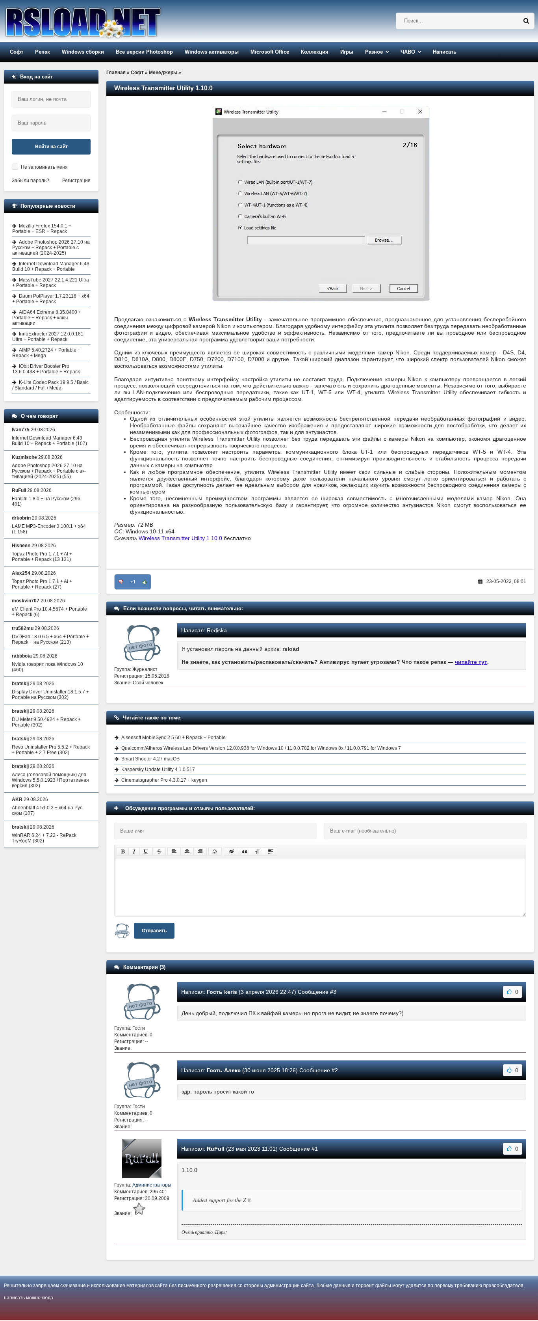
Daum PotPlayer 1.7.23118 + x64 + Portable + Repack (50, 298)
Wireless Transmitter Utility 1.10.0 (180, 538)
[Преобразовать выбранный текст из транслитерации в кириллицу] (257, 851)
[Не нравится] (121, 581)
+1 (132, 581)
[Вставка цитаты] (244, 851)
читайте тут (471, 662)
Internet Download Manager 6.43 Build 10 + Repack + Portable (50, 266)
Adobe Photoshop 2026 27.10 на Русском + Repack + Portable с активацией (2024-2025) (51, 247)
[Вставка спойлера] (270, 851)
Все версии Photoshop (144, 52)
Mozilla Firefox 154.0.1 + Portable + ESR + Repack (41, 228)
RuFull (215, 1149)
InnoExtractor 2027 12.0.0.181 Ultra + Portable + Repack (47, 336)
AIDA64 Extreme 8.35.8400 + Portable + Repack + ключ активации (46, 317)
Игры (346, 52)
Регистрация (76, 180)
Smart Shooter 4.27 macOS (150, 759)
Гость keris (222, 992)
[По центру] (187, 851)
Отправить (154, 930)
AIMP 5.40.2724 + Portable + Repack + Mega (46, 352)
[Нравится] (144, 581)
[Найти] (526, 21)
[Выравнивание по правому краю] (200, 851)
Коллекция (314, 52)
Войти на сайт (51, 146)
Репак (42, 52)
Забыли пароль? (30, 180)
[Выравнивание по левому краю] (174, 851)
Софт (16, 52)
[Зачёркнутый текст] (159, 851)
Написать (444, 52)
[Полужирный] (123, 851)
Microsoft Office (269, 52)
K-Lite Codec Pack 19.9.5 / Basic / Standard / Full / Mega (50, 385)
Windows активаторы (212, 52)
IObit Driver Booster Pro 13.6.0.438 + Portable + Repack (46, 369)
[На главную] (103, 21)
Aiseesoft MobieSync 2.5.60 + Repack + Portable (173, 737)
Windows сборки (83, 52)
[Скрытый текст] (231, 851)
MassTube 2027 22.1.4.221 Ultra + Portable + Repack (50, 282)
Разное (374, 52)
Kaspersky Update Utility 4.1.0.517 (158, 769)
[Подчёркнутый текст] (146, 851)
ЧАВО (408, 52)
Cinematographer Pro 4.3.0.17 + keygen (164, 780)
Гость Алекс (224, 1070)
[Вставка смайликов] (215, 851)
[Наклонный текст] (134, 851)
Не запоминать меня (44, 167)
